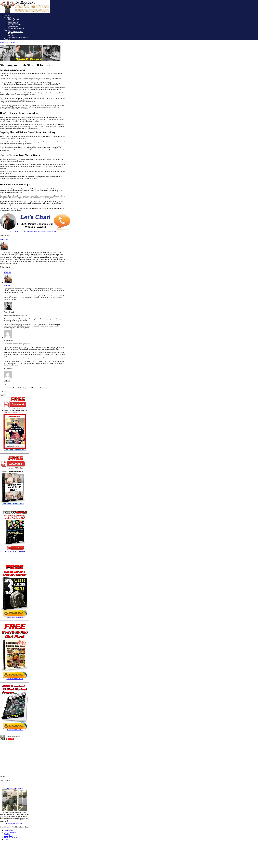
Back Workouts (13, 21)
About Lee (7, 39)
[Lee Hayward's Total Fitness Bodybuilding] (25, 12)
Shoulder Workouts (15, 24)
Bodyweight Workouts (16, 28)
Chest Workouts (13, 19)
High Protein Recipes (15, 32)
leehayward (3, 42)
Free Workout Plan (10, 832)
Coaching (7, 15)
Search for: (3, 391)
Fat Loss (11, 35)
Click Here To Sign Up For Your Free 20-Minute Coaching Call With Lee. (32, 231)
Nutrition (7, 30)
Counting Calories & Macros (18, 37)
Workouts (7, 17)
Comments (7, 271)
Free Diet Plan (8, 830)
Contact (6, 839)
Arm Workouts (13, 23)
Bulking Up (12, 33)
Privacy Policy (8, 836)
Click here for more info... (14, 823)
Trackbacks (7, 273)
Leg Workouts (13, 26)
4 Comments (11, 42)
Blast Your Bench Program (14, 788)
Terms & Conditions (10, 837)
